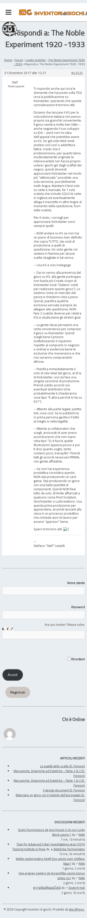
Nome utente (76, 582)
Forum (18, 60)
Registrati (17, 692)
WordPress (76, 909)
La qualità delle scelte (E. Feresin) (62, 766)
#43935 (77, 73)
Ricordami (78, 659)
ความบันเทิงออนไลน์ (47, 887)
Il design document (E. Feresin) (64, 790)
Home (8, 60)
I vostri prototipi (35, 60)
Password (78, 607)
